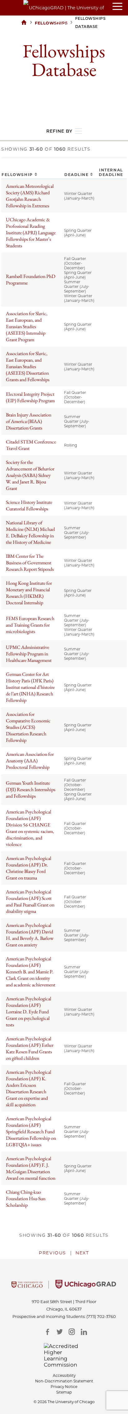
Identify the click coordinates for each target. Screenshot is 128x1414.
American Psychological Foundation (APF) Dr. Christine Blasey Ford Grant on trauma (28, 868)
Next (82, 1253)
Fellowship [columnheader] (17, 174)
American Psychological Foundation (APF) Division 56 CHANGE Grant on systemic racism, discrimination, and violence (30, 828)
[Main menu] (120, 6)
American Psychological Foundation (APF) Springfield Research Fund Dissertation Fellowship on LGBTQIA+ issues (31, 1131)
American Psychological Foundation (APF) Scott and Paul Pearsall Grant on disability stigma (30, 901)
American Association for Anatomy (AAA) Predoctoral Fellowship (30, 760)
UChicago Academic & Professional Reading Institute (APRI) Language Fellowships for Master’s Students (31, 232)
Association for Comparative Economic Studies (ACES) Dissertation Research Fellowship (28, 727)
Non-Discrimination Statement (64, 1381)
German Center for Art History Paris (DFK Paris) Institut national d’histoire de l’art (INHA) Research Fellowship (30, 687)
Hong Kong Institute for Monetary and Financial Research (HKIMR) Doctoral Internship (29, 593)
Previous (52, 1253)
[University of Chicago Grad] (86, 1287)
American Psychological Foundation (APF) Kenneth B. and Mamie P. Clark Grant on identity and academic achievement (30, 971)
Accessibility (64, 1375)
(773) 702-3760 (101, 1316)
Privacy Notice (64, 1386)
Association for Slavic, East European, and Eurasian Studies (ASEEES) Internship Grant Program (27, 326)
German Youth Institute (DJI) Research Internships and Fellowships (30, 789)
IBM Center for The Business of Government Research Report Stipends (30, 562)
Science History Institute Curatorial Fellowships (29, 505)
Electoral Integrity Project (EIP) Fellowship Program (30, 397)
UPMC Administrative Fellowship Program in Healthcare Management (29, 653)
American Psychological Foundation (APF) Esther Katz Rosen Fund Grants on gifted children (29, 1048)
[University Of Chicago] (27, 1287)
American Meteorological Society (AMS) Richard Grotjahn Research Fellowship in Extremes (30, 196)
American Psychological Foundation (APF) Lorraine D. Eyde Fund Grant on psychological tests (28, 1011)
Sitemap (64, 1392)
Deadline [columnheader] (76, 174)
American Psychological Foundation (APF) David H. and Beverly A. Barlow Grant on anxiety (29, 935)
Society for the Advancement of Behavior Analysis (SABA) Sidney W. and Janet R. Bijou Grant (30, 475)
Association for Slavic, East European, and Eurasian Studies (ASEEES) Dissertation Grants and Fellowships (27, 366)
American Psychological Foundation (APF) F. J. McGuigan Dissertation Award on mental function (30, 1168)
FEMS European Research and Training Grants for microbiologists (30, 625)
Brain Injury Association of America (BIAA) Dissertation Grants (28, 421)
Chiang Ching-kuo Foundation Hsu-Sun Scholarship (25, 1198)
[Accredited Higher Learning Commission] (64, 1355)
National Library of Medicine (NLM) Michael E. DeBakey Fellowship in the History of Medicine (30, 532)
